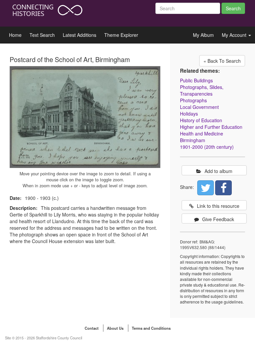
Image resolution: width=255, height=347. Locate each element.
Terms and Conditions (151, 328)
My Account (235, 35)
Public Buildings (196, 80)
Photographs (193, 100)
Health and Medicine (201, 133)
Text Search (42, 35)
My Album (203, 35)
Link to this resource (218, 206)
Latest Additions (79, 35)
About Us (115, 328)
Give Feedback (218, 219)
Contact (92, 328)
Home (15, 35)
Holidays (189, 113)
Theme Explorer (121, 35)
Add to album (218, 171)
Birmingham (192, 140)
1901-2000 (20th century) (207, 146)
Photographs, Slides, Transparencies (201, 90)
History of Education (201, 120)
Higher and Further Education (211, 127)
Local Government (199, 107)
